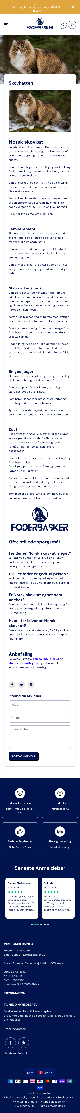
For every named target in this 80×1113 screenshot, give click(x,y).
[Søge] (63, 25)
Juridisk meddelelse (52, 1106)
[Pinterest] (31, 684)
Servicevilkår (66, 1097)
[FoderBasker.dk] (40, 24)
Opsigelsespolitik (54, 1101)
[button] (6, 24)
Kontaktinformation (27, 1101)
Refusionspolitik (40, 1093)
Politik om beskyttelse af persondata (30, 1097)
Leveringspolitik (25, 1106)
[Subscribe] (74, 1029)
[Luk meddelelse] (73, 7)
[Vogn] (72, 25)
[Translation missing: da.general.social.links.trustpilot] (23, 1042)
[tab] (32, 924)
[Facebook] (12, 684)
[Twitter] (21, 684)
